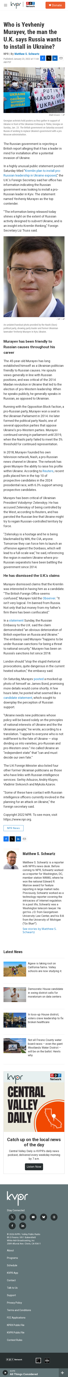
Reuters (48, 471)
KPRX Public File (15, 1325)
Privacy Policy (14, 1302)
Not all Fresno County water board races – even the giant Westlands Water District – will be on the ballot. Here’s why (45, 1047)
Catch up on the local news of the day (34, 1142)
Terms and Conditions (19, 1310)
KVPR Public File (15, 1332)
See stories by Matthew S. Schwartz (39, 930)
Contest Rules (14, 1340)
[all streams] (63, 1372)
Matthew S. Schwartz (26, 54)
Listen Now (34, 1167)
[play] (5, 1372)
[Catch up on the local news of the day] (34, 1102)
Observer (49, 598)
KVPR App (12, 1273)
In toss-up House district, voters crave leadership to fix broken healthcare (45, 1018)
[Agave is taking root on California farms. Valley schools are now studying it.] (14, 969)
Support (11, 1295)
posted (39, 679)
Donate (57, 5)
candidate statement (17, 698)
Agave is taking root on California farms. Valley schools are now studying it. (45, 967)
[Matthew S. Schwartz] (11, 858)
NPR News (13, 828)
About (10, 1250)
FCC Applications (16, 1317)
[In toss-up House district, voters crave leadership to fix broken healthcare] (14, 1020)
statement (16, 620)
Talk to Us (12, 1288)
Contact (11, 1280)
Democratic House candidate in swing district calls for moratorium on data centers (45, 992)
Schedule (12, 1265)
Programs (12, 1258)
